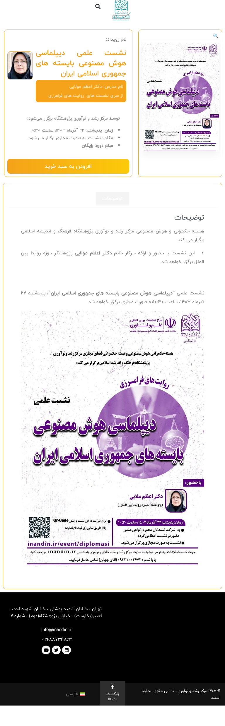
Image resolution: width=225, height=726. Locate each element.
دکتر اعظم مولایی (85, 86)
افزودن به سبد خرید (68, 166)
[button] (98, 6)
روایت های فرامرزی (66, 95)
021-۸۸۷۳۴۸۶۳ (56, 639)
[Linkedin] (66, 650)
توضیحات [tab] (112, 198)
